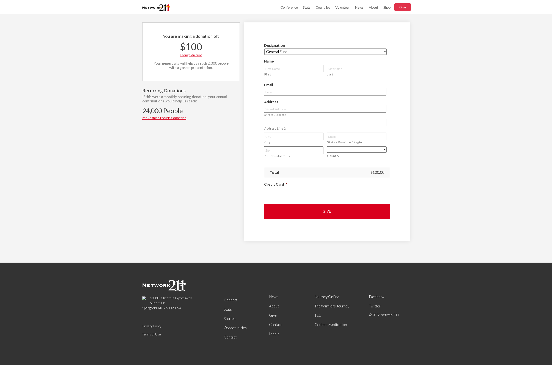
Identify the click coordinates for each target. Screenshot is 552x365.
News (359, 7)
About (373, 7)
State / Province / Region (345, 142)
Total (274, 172)
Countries (323, 7)
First (267, 74)
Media (274, 334)
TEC (318, 315)
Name (269, 61)
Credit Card (275, 184)
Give (402, 7)
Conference (289, 7)
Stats (306, 7)
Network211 (156, 8)
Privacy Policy (151, 326)
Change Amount (191, 55)
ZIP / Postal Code (277, 156)
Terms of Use (151, 334)
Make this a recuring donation (164, 118)
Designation (274, 45)
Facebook (376, 297)
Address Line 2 (275, 128)
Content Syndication (331, 324)
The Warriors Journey (332, 306)
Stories (229, 318)
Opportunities (235, 328)
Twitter (375, 306)
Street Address (275, 114)
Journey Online (327, 297)
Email (268, 85)
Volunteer (342, 7)
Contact (230, 337)
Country (333, 156)
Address (271, 102)
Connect (230, 300)
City (267, 142)
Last (330, 74)
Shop (387, 7)
